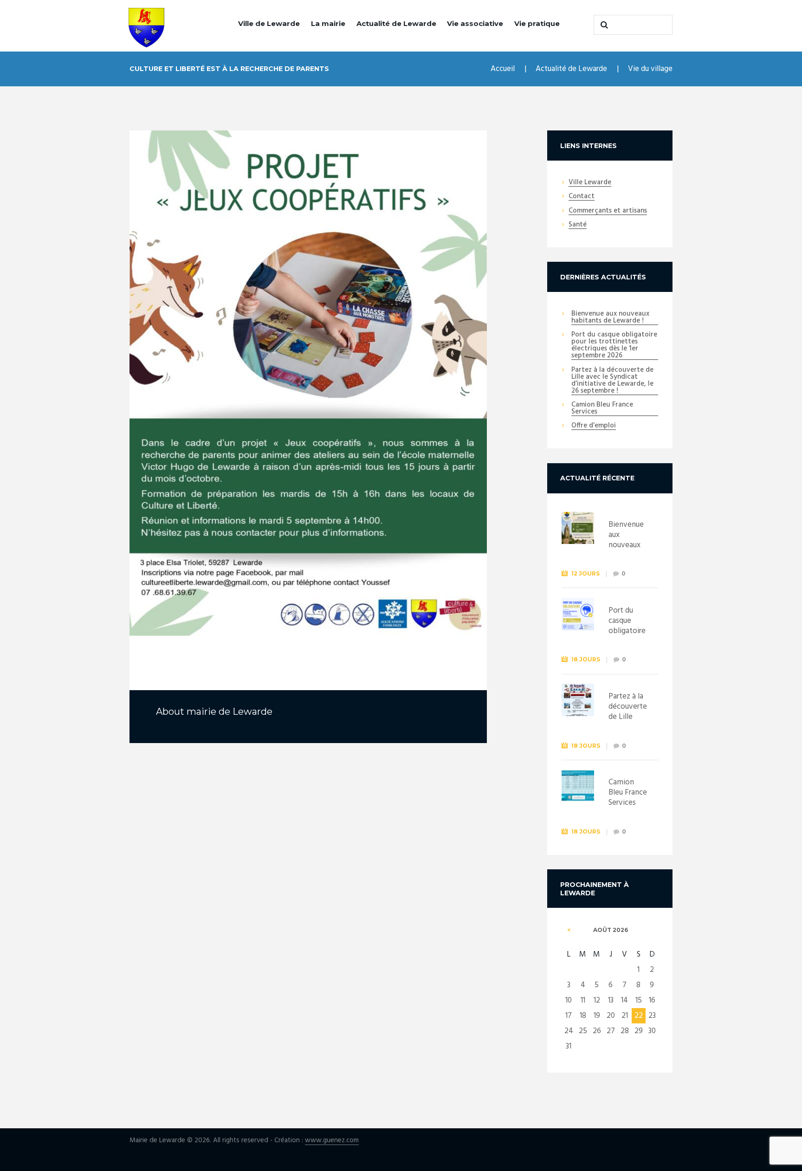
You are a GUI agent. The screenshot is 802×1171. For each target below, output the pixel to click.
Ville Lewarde (590, 183)
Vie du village (650, 69)
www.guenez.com (332, 1141)
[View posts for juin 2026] (569, 930)
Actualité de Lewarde (396, 23)
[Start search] (603, 24)
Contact (582, 197)
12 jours (585, 573)
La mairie (328, 23)
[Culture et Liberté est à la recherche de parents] (308, 383)
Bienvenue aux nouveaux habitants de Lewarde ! (610, 318)
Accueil (503, 69)
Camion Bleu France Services (602, 408)
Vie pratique (537, 23)
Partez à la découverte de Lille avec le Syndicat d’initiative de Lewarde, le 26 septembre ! (612, 381)
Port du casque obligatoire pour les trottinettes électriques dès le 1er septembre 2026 (614, 345)
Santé (578, 225)
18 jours (585, 659)
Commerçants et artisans (608, 211)
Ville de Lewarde (269, 23)
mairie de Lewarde (229, 711)
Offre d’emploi (593, 426)
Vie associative (475, 23)
